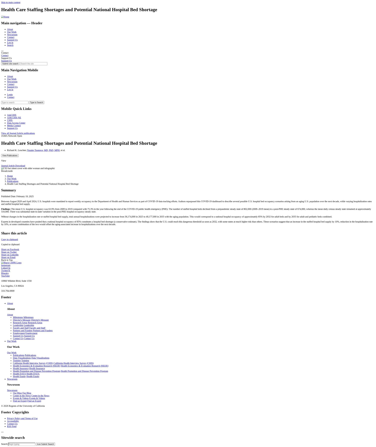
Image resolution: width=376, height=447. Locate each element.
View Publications (9, 155)
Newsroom (12, 34)
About (10, 29)
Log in (10, 42)
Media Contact (14, 125)
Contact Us (18, 338)
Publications (12, 181)
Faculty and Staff (21, 328)
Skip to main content (10, 2)
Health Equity (19, 376)
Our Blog (17, 393)
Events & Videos (21, 398)
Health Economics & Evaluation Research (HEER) (36, 366)
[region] (188, 54)
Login (10, 94)
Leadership (18, 325)
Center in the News (22, 395)
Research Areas (20, 322)
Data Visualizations (22, 358)
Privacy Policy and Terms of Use (22, 418)
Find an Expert (20, 401)
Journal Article (18, 133)
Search (10, 45)
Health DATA (19, 373)
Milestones (18, 317)
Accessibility (13, 421)
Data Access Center (16, 123)
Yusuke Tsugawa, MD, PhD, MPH (43, 150)
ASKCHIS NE (14, 117)
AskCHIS (11, 115)
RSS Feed (11, 426)
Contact (10, 37)
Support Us (12, 40)
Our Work (11, 32)
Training (17, 360)
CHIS (9, 120)
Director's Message (22, 320)
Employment (19, 333)
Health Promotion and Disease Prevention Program (36, 371)
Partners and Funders (22, 330)
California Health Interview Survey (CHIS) (33, 363)
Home (10, 176)
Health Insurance (21, 368)
